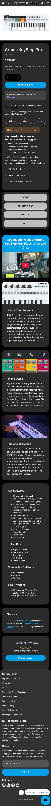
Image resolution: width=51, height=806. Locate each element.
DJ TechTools (28, 799)
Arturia (10, 55)
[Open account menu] (42, 3)
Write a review (25, 658)
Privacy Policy (8, 705)
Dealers (5, 687)
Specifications (25, 206)
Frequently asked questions (20, 181)
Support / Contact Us (11, 678)
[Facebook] (4, 785)
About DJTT (7, 683)
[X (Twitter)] (13, 785)
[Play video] (25, 265)
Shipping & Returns (16, 175)
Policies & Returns (9, 696)
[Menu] (3, 3)
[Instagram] (8, 785)
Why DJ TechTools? (16, 169)
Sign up (25, 772)
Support (25, 215)
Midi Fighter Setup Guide (12, 715)
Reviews (25, 223)
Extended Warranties (11, 701)
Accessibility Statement (12, 710)
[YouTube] (17, 785)
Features (25, 197)
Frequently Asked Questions (14, 692)
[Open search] (9, 3)
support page (26, 621)
